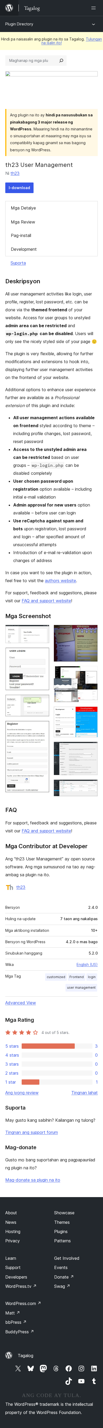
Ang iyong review (22, 1092)
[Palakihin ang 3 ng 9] (42, 701)
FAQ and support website (46, 600)
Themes (62, 1222)
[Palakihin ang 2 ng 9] (42, 654)
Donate (64, 1277)
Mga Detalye (23, 208)
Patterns (62, 1240)
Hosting (12, 1231)
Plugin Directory (19, 24)
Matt (12, 1313)
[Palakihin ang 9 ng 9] (90, 786)
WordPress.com (23, 1303)
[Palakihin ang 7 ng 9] (90, 713)
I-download (19, 187)
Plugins (61, 1231)
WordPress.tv (21, 1286)
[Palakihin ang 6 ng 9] (90, 673)
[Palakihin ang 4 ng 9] (42, 728)
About (11, 1212)
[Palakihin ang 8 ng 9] (90, 748)
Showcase (64, 1212)
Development (24, 249)
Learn (10, 1258)
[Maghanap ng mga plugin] (61, 60)
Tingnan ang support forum (31, 1132)
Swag (62, 1286)
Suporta (18, 263)
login (92, 977)
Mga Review (23, 222)
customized (56, 977)
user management (81, 987)
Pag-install (21, 235)
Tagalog (25, 1355)
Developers (16, 1277)
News (10, 1222)
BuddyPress (19, 1331)
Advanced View (20, 1002)
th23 (15, 173)
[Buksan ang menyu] (94, 8)
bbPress (16, 1322)
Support (13, 1267)
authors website (60, 580)
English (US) (87, 964)
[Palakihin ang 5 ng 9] (90, 632)
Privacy (12, 1240)
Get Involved (66, 1258)
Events (61, 1267)
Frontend (76, 977)
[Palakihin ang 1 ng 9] (42, 632)
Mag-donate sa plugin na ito (32, 1180)
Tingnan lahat (84, 1092)
